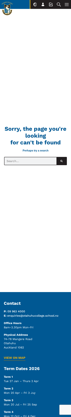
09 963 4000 (16, 311)
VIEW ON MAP (14, 358)
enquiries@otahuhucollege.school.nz (32, 315)
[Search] (59, 4)
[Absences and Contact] (51, 4)
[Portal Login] (35, 4)
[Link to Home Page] (7, 9)
